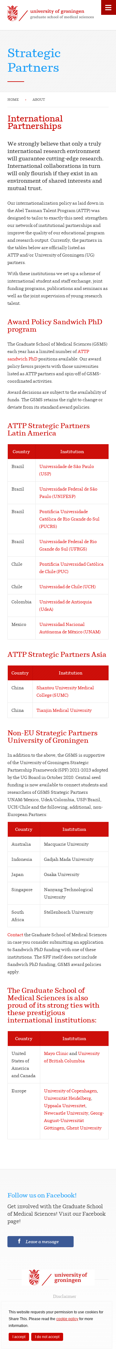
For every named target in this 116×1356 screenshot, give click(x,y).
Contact (15, 934)
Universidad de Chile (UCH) (67, 586)
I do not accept (47, 1337)
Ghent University (84, 1127)
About (38, 99)
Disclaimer (64, 1296)
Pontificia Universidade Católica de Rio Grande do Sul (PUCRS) (69, 519)
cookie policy (67, 1319)
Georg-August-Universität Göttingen (74, 1120)
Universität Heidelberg (67, 1098)
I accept (18, 1337)
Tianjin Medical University (64, 710)
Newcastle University (66, 1113)
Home (13, 99)
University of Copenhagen (70, 1090)
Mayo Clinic (56, 1053)
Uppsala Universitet (64, 1105)
